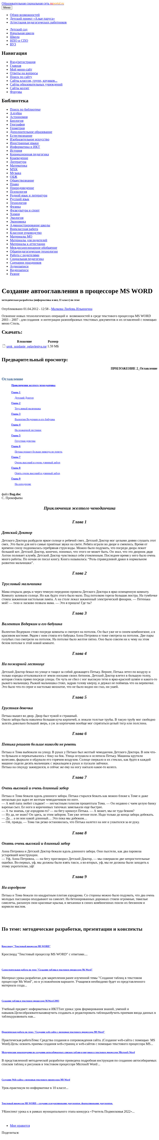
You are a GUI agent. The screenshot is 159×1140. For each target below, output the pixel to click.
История (16, 150)
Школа (14, 37)
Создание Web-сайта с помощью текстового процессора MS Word (36, 1079)
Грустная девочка (25, 440)
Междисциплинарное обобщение (33, 247)
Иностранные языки (24, 143)
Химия (15, 214)
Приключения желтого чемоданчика (33, 385)
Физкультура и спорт (25, 210)
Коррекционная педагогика (29, 154)
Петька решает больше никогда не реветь (38, 451)
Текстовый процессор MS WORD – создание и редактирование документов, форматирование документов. (57, 1103)
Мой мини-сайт (21, 69)
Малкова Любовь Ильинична (71, 309)
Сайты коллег (19, 88)
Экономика (18, 221)
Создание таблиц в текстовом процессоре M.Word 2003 (30, 1001)
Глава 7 (15, 457)
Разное (14, 274)
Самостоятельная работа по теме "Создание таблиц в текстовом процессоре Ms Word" (47, 969)
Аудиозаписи (19, 266)
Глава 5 (15, 435)
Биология (16, 120)
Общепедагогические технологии (34, 251)
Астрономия (19, 117)
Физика (15, 206)
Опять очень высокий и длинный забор (37, 473)
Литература (18, 162)
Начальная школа (22, 33)
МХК (14, 169)
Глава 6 (15, 446)
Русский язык (19, 199)
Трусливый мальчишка (28, 408)
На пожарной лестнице (28, 430)
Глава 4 (15, 424)
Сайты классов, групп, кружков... (33, 80)
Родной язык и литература (28, 195)
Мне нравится (20, 1125)
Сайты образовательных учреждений (36, 84)
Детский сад (18, 29)
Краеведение (19, 158)
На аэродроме (23, 484)
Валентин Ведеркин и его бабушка (35, 419)
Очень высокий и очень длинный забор (37, 462)
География (17, 124)
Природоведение (22, 188)
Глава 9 (15, 478)
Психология (18, 191)
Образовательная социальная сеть (33, 3)
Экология (16, 218)
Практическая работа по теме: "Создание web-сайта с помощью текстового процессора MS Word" (53, 1032)
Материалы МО (21, 236)
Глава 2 (15, 403)
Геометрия (17, 128)
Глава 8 (15, 467)
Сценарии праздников (25, 262)
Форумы (16, 92)
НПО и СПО (19, 40)
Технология (18, 203)
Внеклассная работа (24, 229)
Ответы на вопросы (24, 73)
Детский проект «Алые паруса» (32, 18)
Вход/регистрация (22, 62)
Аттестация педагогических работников (38, 22)
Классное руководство (26, 232)
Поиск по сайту (21, 77)
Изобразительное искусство (29, 139)
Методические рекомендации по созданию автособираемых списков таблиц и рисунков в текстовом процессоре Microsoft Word (68, 1052)
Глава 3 (15, 413)
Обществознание (22, 180)
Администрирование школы (30, 225)
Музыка (15, 173)
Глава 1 (15, 392)
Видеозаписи (19, 270)
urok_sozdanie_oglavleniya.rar (26, 346)
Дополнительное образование (31, 132)
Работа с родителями (24, 255)
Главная (15, 65)
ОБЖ (13, 176)
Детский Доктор (24, 397)
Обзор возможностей (25, 15)
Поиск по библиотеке (25, 109)
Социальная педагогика (27, 259)
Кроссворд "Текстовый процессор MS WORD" (26, 946)
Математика (18, 165)
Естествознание (21, 135)
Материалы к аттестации (27, 244)
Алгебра (16, 113)
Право (14, 184)
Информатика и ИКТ (25, 147)
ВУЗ (13, 44)
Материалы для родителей (28, 240)
